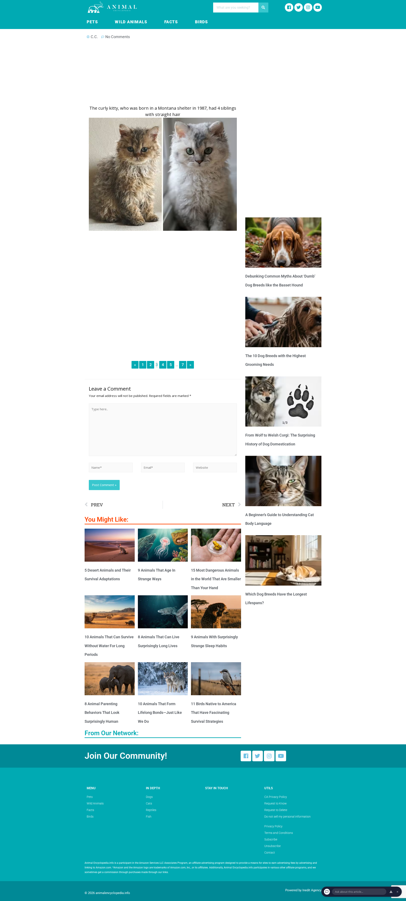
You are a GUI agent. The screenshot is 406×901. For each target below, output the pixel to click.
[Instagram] (308, 7)
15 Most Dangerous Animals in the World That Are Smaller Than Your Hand (216, 579)
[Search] (263, 7)
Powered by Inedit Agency (303, 890)
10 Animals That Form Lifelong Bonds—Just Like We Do (160, 713)
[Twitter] (257, 756)
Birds (201, 22)
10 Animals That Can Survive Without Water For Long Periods (109, 646)
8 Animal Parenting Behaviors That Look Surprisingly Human (102, 713)
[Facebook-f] (289, 7)
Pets (92, 22)
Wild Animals (131, 22)
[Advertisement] (163, 73)
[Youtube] (317, 7)
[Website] (215, 468)
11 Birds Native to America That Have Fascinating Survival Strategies (213, 713)
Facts (171, 22)
